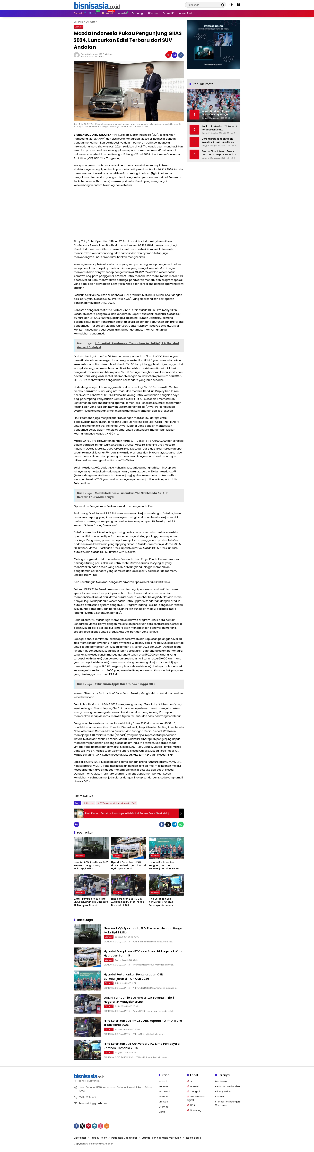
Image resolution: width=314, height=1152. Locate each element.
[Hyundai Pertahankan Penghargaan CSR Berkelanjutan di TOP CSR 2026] (166, 848)
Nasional (163, 1096)
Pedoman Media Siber (227, 1086)
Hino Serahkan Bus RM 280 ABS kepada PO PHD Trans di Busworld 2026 (128, 902)
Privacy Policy (223, 1091)
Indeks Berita (193, 1137)
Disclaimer (221, 1081)
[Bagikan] (181, 55)
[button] (222, 5)
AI (191, 1081)
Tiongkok (195, 1091)
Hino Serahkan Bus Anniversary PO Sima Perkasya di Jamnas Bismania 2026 (161, 902)
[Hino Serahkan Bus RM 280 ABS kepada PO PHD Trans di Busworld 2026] (128, 885)
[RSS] (106, 1126)
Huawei (194, 1086)
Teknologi (164, 1091)
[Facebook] (162, 824)
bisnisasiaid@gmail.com (93, 1103)
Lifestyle (163, 1101)
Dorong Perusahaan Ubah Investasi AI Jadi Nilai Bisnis (218, 140)
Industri (163, 1081)
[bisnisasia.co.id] (97, 4)
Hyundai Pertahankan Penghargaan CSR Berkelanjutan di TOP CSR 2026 (164, 865)
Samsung (195, 1110)
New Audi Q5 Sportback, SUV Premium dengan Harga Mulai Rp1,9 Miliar (91, 865)
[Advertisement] (129, 213)
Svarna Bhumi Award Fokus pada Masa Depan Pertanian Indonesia (219, 153)
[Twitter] (168, 824)
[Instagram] (100, 1126)
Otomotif (79, 27)
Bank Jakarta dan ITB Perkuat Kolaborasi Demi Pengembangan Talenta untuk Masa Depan (219, 128)
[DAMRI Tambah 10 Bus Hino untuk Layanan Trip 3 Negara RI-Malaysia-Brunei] (91, 885)
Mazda (90, 803)
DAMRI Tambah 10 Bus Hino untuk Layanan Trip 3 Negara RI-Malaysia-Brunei (91, 902)
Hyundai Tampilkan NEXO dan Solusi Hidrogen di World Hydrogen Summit (128, 865)
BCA (192, 1105)
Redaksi (219, 1096)
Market (162, 1111)
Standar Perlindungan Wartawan (161, 1137)
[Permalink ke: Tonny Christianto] (77, 55)
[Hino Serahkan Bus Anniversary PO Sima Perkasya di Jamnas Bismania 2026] (166, 885)
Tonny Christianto (89, 54)
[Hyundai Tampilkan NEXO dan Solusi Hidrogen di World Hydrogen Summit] (128, 848)
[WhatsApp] (181, 824)
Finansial (163, 1086)
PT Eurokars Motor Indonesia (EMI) (118, 803)
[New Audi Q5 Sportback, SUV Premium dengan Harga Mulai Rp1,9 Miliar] (91, 848)
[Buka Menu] (238, 5)
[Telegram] (174, 824)
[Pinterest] (88, 1126)
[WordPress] (94, 1126)
